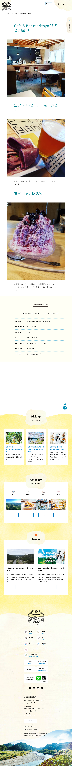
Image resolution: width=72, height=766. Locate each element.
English (48, 3)
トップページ (7, 13)
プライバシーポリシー (29, 726)
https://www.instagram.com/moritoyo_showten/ (40, 313)
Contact (31, 721)
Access (28, 713)
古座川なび (42, 669)
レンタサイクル (42, 662)
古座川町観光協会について (31, 729)
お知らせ (29, 662)
